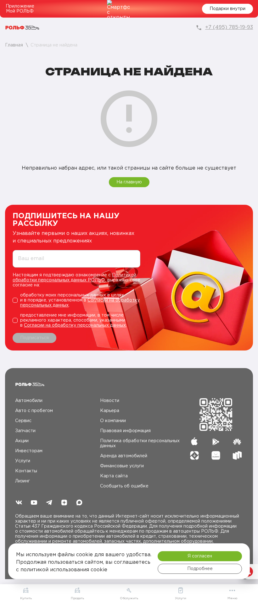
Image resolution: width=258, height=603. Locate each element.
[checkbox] (76, 300)
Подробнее (200, 569)
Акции (22, 441)
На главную (129, 182)
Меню (232, 598)
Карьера (109, 411)
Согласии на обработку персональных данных (75, 325)
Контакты (26, 471)
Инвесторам (28, 451)
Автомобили (28, 401)
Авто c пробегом (34, 411)
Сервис (23, 421)
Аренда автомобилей (123, 456)
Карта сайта (114, 476)
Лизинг (22, 481)
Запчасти (25, 431)
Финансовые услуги (122, 466)
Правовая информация (125, 431)
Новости (109, 401)
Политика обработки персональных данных (140, 443)
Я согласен (200, 556)
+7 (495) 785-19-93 (229, 27)
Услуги (22, 461)
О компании (113, 421)
